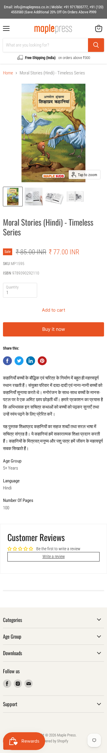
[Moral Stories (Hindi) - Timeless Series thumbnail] (12, 196)
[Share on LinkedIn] (30, 360)
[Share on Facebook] (7, 360)
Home (8, 73)
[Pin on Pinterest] (42, 360)
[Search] (96, 45)
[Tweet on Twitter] (19, 360)
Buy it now (53, 329)
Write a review (54, 556)
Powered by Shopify (53, 741)
